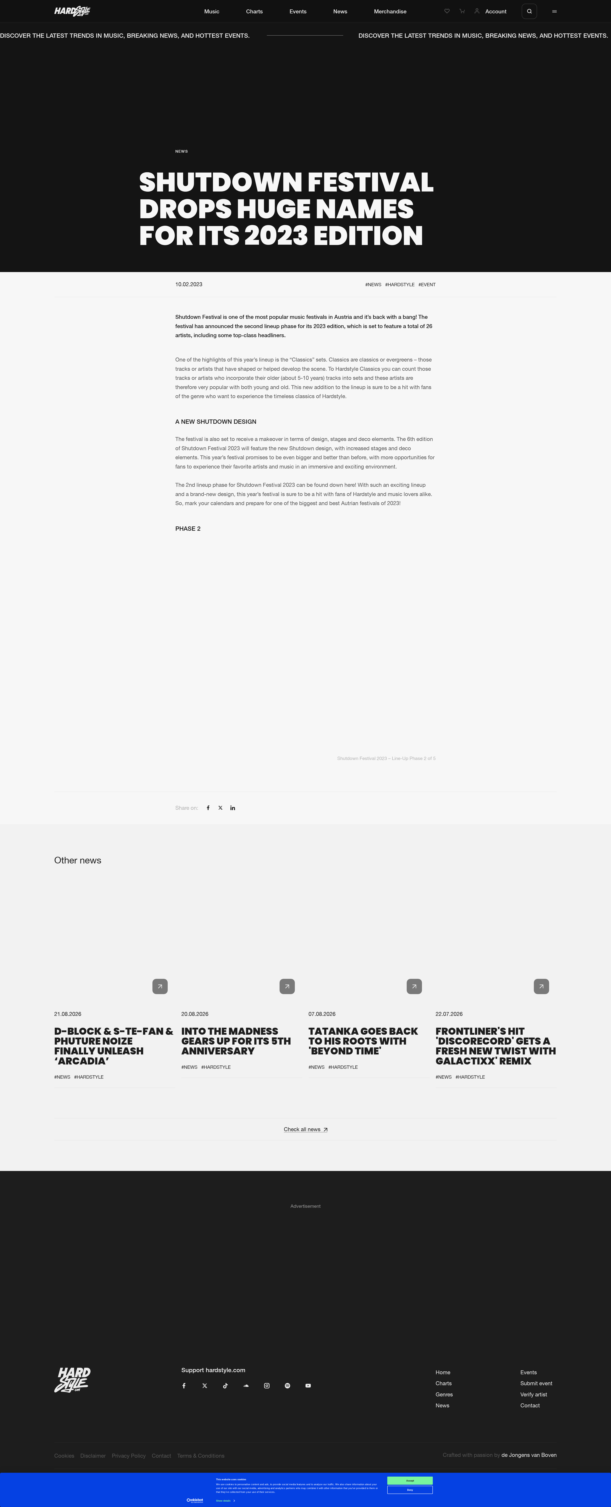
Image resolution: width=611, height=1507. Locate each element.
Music (211, 11)
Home (443, 1372)
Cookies (64, 1456)
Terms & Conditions (201, 1456)
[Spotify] (287, 1386)
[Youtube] (308, 1386)
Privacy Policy (129, 1456)
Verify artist (533, 1394)
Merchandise (390, 11)
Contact (530, 1405)
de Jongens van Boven (529, 1455)
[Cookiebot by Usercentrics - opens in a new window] (195, 1500)
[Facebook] (184, 1386)
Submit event (536, 1383)
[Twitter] (204, 1386)
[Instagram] (267, 1386)
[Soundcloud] (246, 1386)
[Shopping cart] (463, 11)
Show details (223, 1500)
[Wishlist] (448, 11)
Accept (410, 1480)
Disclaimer (93, 1456)
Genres (444, 1394)
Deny (410, 1490)
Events (298, 11)
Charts (254, 11)
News (340, 11)
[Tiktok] (225, 1386)
